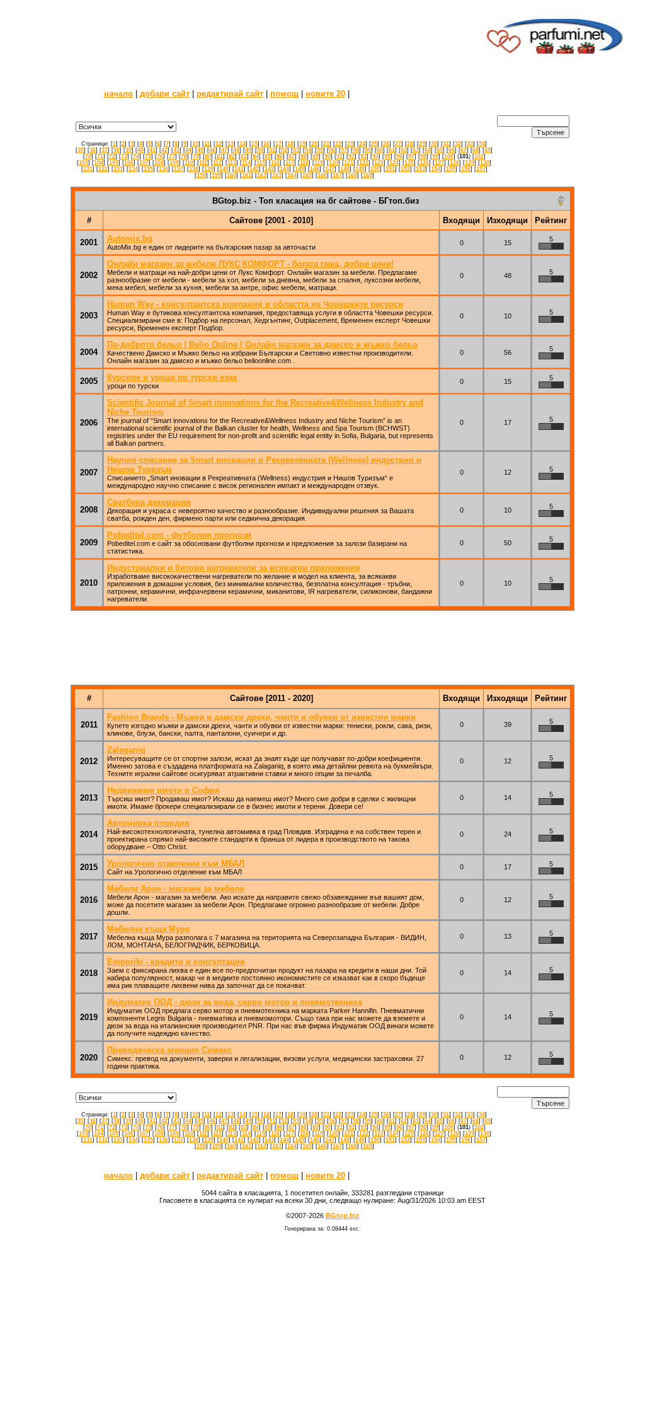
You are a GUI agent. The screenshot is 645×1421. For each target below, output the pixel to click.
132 (103, 169)
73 (124, 156)
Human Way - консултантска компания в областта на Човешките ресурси (255, 304)
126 (424, 163)
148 (345, 169)
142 (254, 169)
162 (261, 175)
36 (92, 150)
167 (337, 175)
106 (129, 163)
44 (188, 150)
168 (352, 175)
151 (390, 169)
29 (422, 144)
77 (172, 156)
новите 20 (325, 93)
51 (272, 150)
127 (439, 163)
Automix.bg (129, 238)
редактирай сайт (230, 93)
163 (277, 175)
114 (246, 163)
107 (144, 163)
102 (479, 156)
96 (399, 156)
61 (392, 150)
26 (386, 144)
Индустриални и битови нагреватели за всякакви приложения (233, 567)
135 (148, 169)
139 (209, 169)
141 (239, 169)
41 (152, 150)
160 (231, 175)
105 (113, 163)
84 (256, 156)
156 (466, 169)
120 (333, 163)
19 (302, 144)
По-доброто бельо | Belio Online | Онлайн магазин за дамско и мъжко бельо (262, 344)
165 (307, 175)
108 (159, 163)
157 (481, 169)
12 (218, 144)
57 (344, 150)
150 (375, 169)
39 (128, 150)
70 (88, 156)
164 (292, 175)
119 (318, 163)
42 (164, 150)
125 (409, 163)
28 (410, 144)
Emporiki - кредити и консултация (176, 961)
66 (451, 150)
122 (363, 163)
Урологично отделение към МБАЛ (175, 863)
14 (242, 144)
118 (304, 163)
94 (375, 156)
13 (230, 144)
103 (83, 163)
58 (356, 150)
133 (118, 169)
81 (220, 156)
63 (416, 150)
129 (469, 163)
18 (290, 144)
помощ (284, 93)
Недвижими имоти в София (163, 790)
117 (289, 163)
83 (244, 156)
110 (189, 163)
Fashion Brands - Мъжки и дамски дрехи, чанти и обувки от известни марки (261, 717)
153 (420, 169)
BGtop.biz (343, 1215)
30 (434, 144)
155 (450, 169)
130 (484, 163)
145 (299, 169)
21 (326, 144)
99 (435, 156)
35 (80, 150)
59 (368, 150)
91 (339, 156)
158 (201, 175)
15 (254, 144)
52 (284, 150)
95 (387, 156)
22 (338, 144)
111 (203, 163)
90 (327, 156)
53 (296, 150)
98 (423, 156)
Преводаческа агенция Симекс (169, 1050)
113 (231, 163)
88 (303, 156)
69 (487, 150)
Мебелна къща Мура (148, 929)
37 (104, 150)
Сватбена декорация (149, 502)
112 (217, 163)
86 (280, 156)
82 (232, 156)
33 (470, 144)
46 (212, 150)
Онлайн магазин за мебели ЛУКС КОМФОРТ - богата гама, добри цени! (250, 264)
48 (236, 150)
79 (196, 156)
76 (160, 156)
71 (100, 156)
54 (308, 150)
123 (379, 163)
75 (148, 156)
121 (348, 163)
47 (224, 150)
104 (98, 163)
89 (315, 156)
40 (140, 150)
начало (118, 93)
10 (195, 144)
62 (404, 150)
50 (260, 150)
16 (266, 144)
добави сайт (165, 93)
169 (367, 175)
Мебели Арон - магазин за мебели (175, 888)
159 (216, 175)
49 (248, 150)
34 (482, 144)
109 (174, 163)
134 (133, 169)
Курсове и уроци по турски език (172, 377)
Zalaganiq (126, 750)
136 (163, 169)
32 (458, 144)
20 (314, 144)
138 (193, 169)
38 (116, 150)
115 (260, 163)
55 (320, 150)
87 (291, 156)
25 (374, 144)
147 (329, 169)
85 (268, 156)
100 (449, 156)
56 (332, 150)
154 (435, 169)
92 (351, 156)
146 (314, 169)
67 (463, 150)
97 (411, 156)
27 (398, 144)
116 (275, 163)
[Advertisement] (249, 34)
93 (363, 156)
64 (428, 150)
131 (88, 169)
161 (246, 175)
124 (394, 163)
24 (362, 144)
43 (176, 150)
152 (405, 169)
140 (224, 169)
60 (380, 150)
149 (360, 169)
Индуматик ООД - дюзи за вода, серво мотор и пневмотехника (234, 1002)
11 (207, 144)
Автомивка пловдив (148, 823)
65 (440, 150)
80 (208, 156)
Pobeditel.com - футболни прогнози (179, 535)
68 (475, 150)
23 (350, 144)
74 (136, 156)
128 (454, 163)
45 (200, 150)
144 (284, 169)
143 (269, 169)
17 (278, 144)
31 (446, 144)
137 (178, 169)
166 (322, 175)
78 (184, 156)
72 (112, 156)
